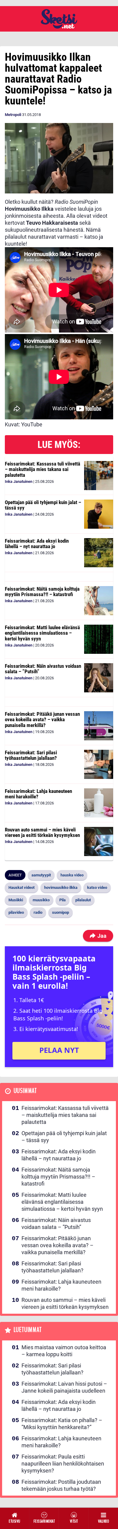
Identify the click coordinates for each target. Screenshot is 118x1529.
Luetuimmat (28, 1329)
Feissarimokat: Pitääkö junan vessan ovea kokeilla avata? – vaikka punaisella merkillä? (42, 719)
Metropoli (13, 114)
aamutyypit (41, 875)
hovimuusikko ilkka (60, 887)
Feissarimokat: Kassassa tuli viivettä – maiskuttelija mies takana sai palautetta (42, 469)
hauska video (72, 875)
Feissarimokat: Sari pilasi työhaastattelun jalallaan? (31, 755)
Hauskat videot (21, 887)
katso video (97, 887)
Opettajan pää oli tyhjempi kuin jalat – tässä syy (43, 505)
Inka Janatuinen (18, 481)
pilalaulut (83, 900)
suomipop (60, 912)
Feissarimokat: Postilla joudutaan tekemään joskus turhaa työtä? (61, 1485)
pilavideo (16, 912)
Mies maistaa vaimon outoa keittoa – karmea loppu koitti (63, 1350)
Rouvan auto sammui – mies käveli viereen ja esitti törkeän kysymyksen (42, 832)
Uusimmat (25, 1090)
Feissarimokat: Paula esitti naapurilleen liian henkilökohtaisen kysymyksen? (62, 1463)
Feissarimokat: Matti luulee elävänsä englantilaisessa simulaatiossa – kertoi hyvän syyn (42, 633)
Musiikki (15, 900)
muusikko (41, 900)
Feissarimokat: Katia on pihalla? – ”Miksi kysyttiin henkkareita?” (61, 1423)
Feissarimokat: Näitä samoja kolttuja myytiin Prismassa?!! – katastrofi (42, 592)
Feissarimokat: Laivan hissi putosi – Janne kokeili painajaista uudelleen (64, 1387)
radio (38, 912)
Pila (62, 900)
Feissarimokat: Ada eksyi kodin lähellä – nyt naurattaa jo (37, 544)
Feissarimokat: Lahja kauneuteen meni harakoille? (38, 794)
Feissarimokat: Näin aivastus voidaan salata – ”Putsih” (43, 669)
